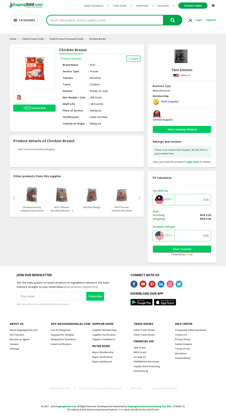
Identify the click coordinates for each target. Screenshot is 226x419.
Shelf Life (69, 104)
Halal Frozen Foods (33, 38)
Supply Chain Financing (147, 366)
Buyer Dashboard (102, 361)
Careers (14, 344)
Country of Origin (74, 123)
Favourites (163, 5)
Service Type (71, 71)
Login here (192, 161)
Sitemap (14, 348)
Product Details (71, 58)
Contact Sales (193, 5)
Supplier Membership (104, 330)
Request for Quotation (63, 339)
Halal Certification (61, 344)
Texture (68, 78)
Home (13, 38)
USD (167, 235)
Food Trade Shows (144, 334)
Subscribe (95, 296)
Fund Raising (141, 370)
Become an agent (19, 339)
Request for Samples (62, 334)
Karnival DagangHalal (164, 388)
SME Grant (139, 347)
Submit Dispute (183, 344)
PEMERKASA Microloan (146, 361)
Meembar (136, 388)
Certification (71, 117)
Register (211, 20)
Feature (68, 91)
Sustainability (182, 358)
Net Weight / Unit (74, 97)
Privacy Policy (183, 339)
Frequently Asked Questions (190, 330)
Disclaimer (181, 353)
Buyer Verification (102, 357)
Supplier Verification (103, 334)
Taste (66, 84)
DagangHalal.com (59, 388)
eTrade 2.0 (140, 357)
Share (135, 58)
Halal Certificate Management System (100, 388)
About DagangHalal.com (23, 330)
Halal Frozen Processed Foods (66, 38)
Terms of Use (182, 348)
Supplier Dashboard (103, 339)
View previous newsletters (81, 287)
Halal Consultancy (93, 5)
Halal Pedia (142, 5)
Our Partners (17, 334)
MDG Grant (140, 352)
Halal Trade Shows (144, 330)
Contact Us (181, 334)
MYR (167, 199)
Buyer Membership (103, 352)
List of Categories (61, 330)
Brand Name (70, 64)
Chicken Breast (97, 38)
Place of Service (73, 110)
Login (198, 20)
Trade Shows (120, 5)
